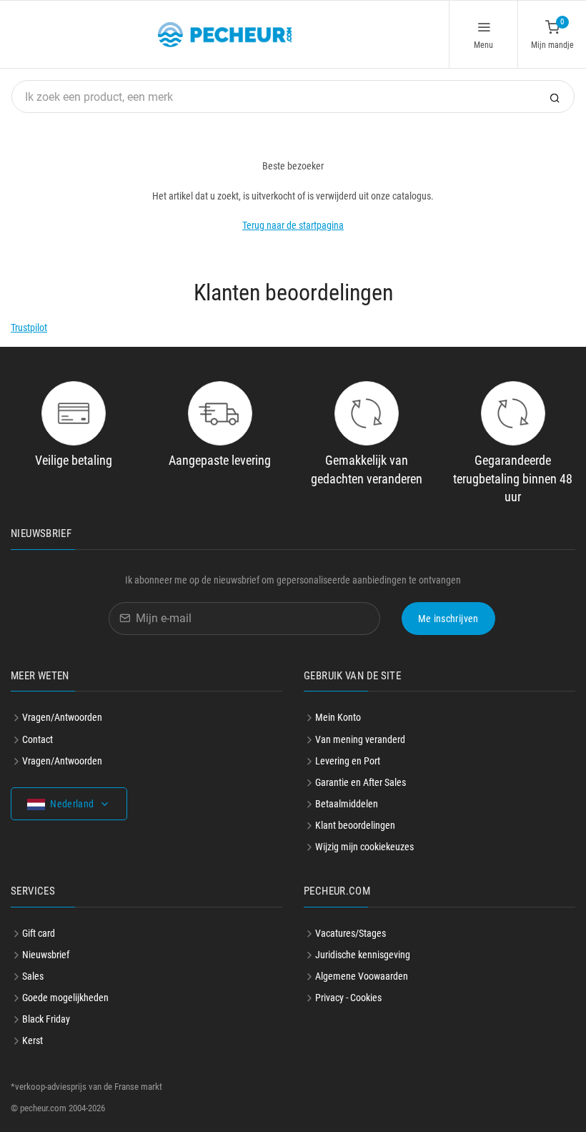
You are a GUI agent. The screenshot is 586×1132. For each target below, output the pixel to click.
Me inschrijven (448, 618)
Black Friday (46, 1019)
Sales (33, 976)
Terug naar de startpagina (293, 225)
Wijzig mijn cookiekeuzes (364, 846)
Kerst (32, 1040)
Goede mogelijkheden (65, 997)
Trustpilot (29, 327)
